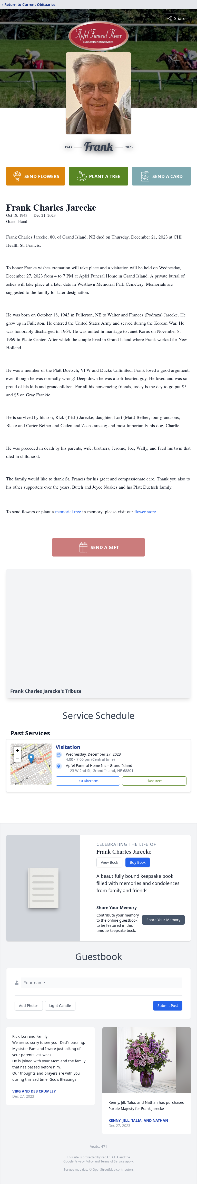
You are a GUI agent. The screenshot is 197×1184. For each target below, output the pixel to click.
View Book (109, 862)
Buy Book (137, 862)
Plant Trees (154, 781)
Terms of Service (112, 1161)
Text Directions (87, 781)
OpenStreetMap (104, 1169)
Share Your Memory (163, 919)
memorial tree (68, 511)
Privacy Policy (84, 1161)
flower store (145, 511)
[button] (31, 759)
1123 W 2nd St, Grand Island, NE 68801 (99, 770)
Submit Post (167, 1005)
